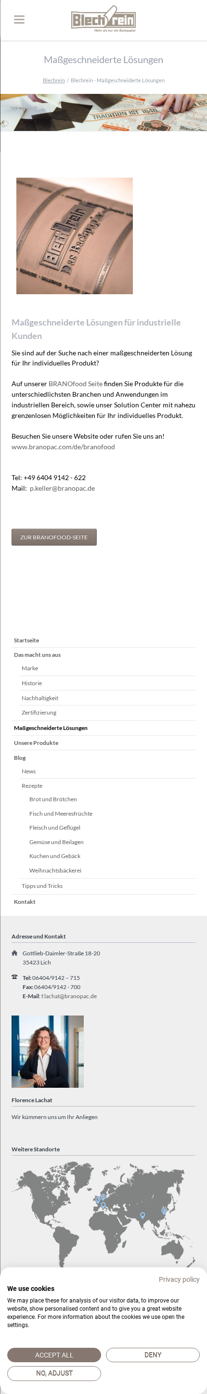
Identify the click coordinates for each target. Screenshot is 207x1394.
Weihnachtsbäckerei (55, 870)
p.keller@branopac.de (62, 488)
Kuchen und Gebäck (54, 856)
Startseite (26, 640)
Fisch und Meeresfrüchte (60, 813)
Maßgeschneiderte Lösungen (51, 727)
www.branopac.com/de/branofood (63, 447)
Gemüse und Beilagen (56, 842)
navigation (19, 19)
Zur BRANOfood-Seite (54, 537)
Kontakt (25, 901)
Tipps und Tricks (42, 885)
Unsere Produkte (36, 742)
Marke (30, 668)
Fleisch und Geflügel (54, 827)
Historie (32, 683)
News (29, 771)
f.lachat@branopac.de (69, 996)
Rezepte (32, 785)
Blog (20, 757)
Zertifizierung (39, 712)
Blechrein (54, 80)
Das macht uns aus (37, 654)
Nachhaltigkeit (40, 698)
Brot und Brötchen (53, 799)
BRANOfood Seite (76, 383)
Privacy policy (179, 1279)
